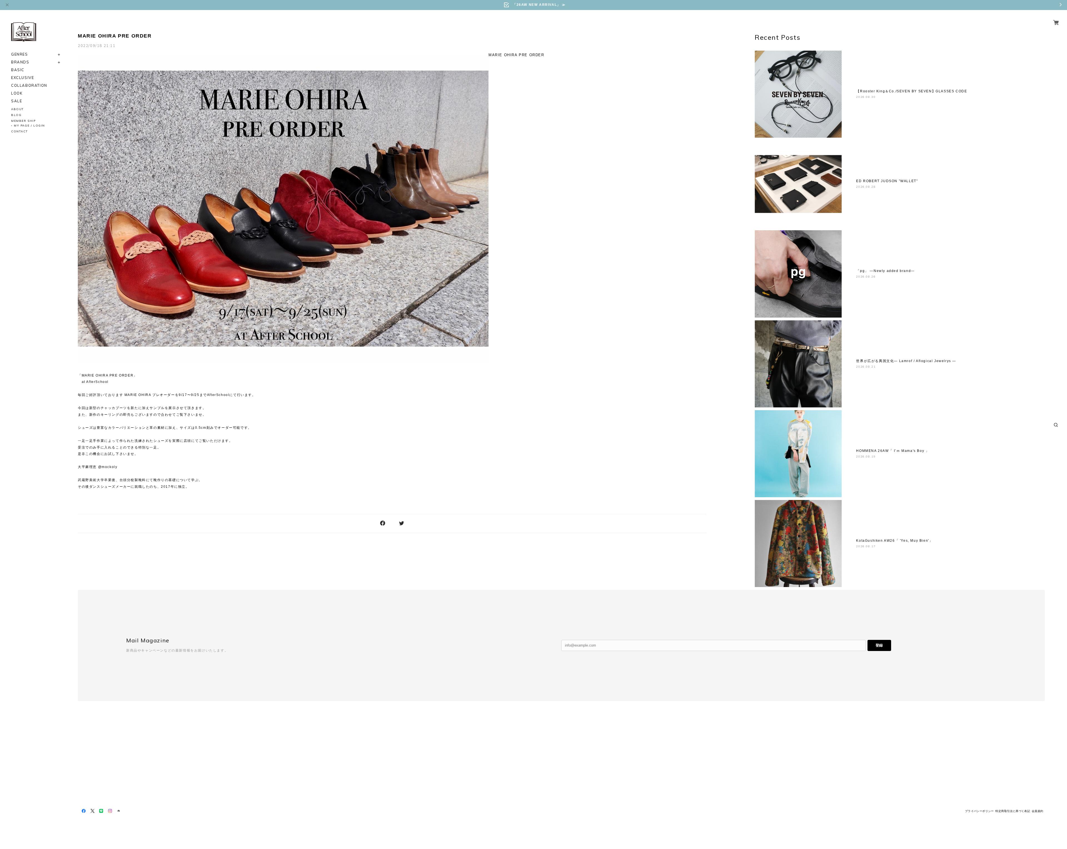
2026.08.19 (866, 456)
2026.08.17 (866, 546)
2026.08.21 (866, 366)
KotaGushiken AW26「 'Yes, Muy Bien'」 (894, 541)
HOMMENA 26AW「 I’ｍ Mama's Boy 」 (892, 451)
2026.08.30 (866, 97)
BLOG (16, 115)
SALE (16, 101)
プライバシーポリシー (979, 811)
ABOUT (17, 109)
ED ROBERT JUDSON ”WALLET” (887, 181)
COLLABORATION (29, 85)
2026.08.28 (866, 187)
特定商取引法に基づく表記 (1012, 811)
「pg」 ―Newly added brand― (885, 271)
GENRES (19, 54)
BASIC (17, 70)
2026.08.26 (866, 276)
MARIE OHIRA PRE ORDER (115, 36)
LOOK (17, 93)
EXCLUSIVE (22, 78)
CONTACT (19, 131)
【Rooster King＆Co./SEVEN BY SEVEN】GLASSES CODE (911, 91)
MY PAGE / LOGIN (29, 125)
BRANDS (20, 62)
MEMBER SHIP (23, 121)
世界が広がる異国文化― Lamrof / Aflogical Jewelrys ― (906, 361)
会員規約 (1037, 811)
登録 (879, 645)
